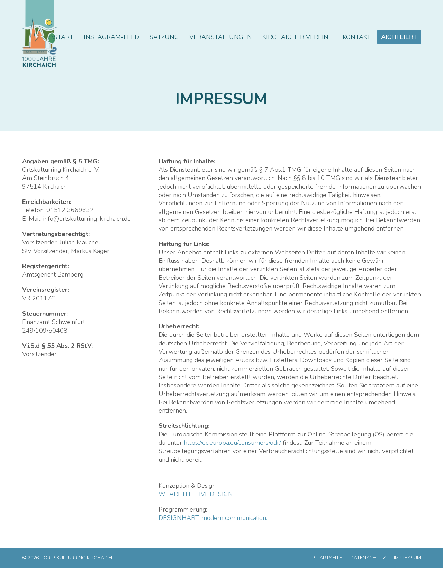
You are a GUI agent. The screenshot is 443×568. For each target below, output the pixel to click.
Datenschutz (368, 558)
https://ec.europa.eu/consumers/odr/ (232, 443)
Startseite (328, 558)
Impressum (407, 558)
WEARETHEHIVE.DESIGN (196, 494)
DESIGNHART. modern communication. (213, 518)
